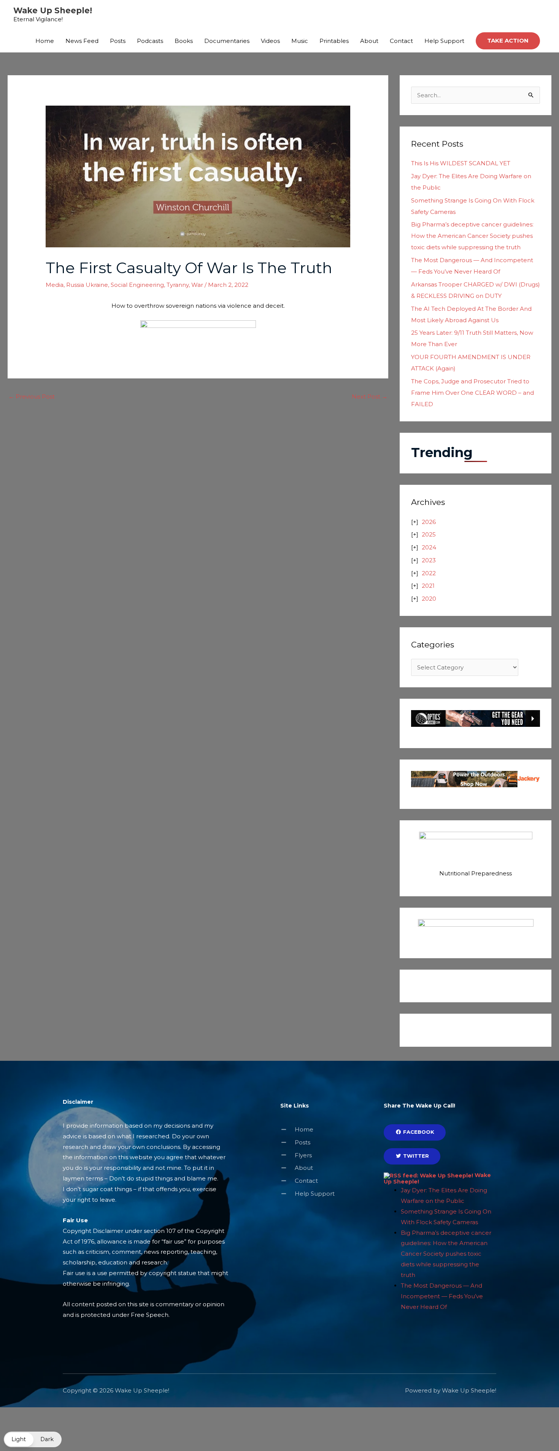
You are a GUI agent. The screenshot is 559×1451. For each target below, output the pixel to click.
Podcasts (150, 40)
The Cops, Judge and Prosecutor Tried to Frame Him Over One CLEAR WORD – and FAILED (472, 393)
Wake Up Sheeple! (52, 10)
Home (44, 40)
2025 (429, 534)
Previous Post (31, 396)
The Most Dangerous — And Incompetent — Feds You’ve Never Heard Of (442, 1296)
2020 (429, 598)
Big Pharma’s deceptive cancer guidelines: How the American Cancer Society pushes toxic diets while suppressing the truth (472, 236)
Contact (401, 40)
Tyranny (178, 284)
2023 (429, 560)
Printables (334, 40)
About (369, 40)
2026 (429, 521)
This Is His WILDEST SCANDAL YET (460, 163)
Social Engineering (137, 284)
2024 (429, 547)
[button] (508, 40)
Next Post (369, 396)
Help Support (444, 40)
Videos (270, 40)
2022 (429, 573)
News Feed (81, 40)
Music (299, 40)
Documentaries (226, 40)
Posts (117, 40)
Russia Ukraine (87, 284)
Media (55, 284)
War (197, 284)
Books (184, 40)
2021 (428, 585)
